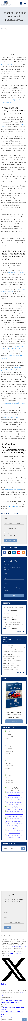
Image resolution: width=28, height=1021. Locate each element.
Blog (5, 638)
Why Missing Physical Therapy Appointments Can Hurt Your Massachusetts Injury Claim (11, 667)
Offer (5, 679)
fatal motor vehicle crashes (16, 272)
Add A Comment (10, 540)
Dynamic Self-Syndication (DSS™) (12, 1013)
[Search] (23, 848)
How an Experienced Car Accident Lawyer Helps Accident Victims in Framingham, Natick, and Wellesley (12, 658)
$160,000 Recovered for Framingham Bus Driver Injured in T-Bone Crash (13, 609)
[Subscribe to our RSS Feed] (14, 642)
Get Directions (20, 946)
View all (19, 631)
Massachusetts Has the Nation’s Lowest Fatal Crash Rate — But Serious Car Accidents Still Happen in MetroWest (14, 649)
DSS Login (10, 1017)
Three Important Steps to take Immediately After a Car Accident (12, 348)
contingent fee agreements (13, 489)
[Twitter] (9, 552)
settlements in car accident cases (15, 403)
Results (6, 603)
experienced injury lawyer (11, 417)
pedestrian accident (7, 64)
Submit (14, 595)
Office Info (11, 946)
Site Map (4, 1017)
